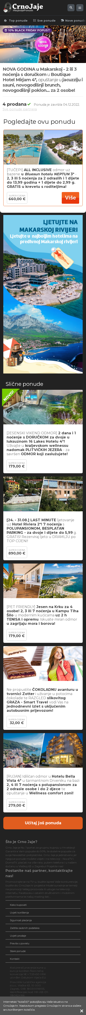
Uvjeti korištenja (19, 912)
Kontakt (14, 958)
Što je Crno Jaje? (21, 842)
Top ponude (16, 20)
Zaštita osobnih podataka (24, 928)
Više (70, 198)
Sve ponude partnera (20, 109)
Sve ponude (44, 20)
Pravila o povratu (19, 943)
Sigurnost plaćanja (21, 920)
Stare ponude (18, 951)
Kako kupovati (18, 904)
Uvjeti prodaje (18, 935)
